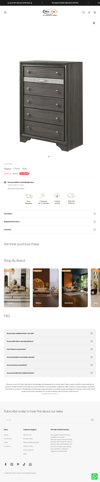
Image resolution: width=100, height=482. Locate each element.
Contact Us (8, 438)
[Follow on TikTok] (24, 464)
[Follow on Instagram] (11, 464)
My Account (27, 435)
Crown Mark (8, 164)
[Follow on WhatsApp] (30, 464)
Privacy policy (28, 438)
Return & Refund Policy (31, 442)
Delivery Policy (28, 446)
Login (6, 442)
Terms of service (28, 450)
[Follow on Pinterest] (18, 464)
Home (6, 435)
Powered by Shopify (29, 473)
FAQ (24, 454)
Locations (7, 446)
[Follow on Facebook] (5, 464)
